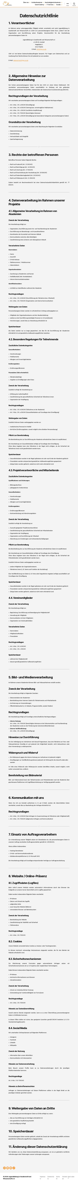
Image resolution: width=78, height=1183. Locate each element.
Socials (58, 4)
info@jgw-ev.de (41, 49)
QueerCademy (39, 4)
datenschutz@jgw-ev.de (20, 60)
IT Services (50, 4)
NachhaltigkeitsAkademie (53, 2)
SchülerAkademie (36, 2)
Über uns (26, 2)
